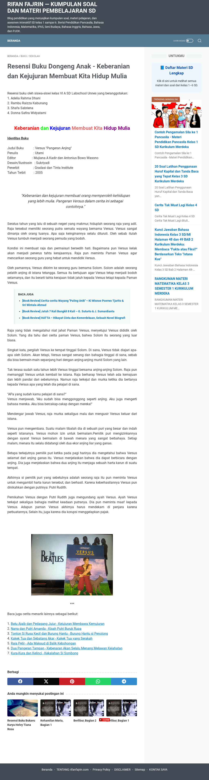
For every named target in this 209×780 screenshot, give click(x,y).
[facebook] (20, 681)
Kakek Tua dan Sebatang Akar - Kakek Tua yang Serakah (51, 638)
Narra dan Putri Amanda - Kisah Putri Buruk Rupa (46, 629)
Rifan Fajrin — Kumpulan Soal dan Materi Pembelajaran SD (52, 7)
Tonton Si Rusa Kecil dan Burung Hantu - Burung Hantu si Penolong (59, 633)
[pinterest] (72, 681)
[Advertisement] (104, 751)
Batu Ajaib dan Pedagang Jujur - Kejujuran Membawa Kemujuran (57, 624)
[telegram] (124, 681)
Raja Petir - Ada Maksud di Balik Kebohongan (43, 643)
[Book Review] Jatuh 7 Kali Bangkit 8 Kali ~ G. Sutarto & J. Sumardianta (68, 311)
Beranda (13, 40)
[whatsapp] (98, 681)
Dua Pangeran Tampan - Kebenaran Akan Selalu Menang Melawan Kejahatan (66, 648)
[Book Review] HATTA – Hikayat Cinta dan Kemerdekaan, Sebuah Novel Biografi (73, 318)
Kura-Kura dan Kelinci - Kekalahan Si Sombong (44, 653)
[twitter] (46, 681)
